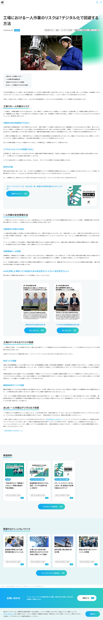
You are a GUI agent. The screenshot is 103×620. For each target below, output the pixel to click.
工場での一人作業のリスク (13, 76)
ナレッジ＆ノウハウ (10, 586)
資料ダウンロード (17, 194)
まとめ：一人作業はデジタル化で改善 (17, 85)
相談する (86, 598)
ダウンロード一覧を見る (50, 507)
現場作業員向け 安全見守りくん (55, 419)
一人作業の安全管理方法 (13, 79)
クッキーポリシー (8, 614)
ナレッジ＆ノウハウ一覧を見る (50, 573)
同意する (92, 614)
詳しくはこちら (34, 330)
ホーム (2, 586)
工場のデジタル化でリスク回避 (15, 82)
